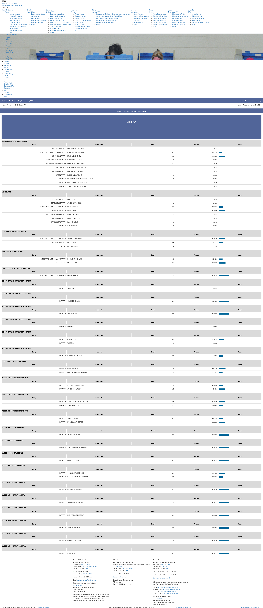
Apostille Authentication (82, 26)
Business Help (54, 28)
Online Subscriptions (57, 20)
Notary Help (79, 22)
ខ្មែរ (6, 54)
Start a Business (55, 26)
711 (86, 569)
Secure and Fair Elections (18, 26)
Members (137, 20)
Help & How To (138, 22)
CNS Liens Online (56, 18)
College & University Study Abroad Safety (109, 16)
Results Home (244, 101)
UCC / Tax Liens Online (57, 16)
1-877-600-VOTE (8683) (89, 567)
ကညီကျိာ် (9, 58)
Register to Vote (15, 14)
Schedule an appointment (161, 578)
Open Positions (139, 14)
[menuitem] (16, 21)
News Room (196, 20)
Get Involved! (14, 28)
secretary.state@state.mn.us (86, 580)
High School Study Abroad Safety (107, 18)
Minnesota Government (180, 16)
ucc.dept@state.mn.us (168, 591)
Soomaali (9, 42)
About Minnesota (171, 11)
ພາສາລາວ (9, 50)
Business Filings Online (57, 14)
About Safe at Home (159, 14)
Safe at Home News (159, 22)
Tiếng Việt (9, 44)
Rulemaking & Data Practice (201, 22)
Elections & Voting (9, 11)
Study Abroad (94, 11)
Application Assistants (160, 20)
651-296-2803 (165, 564)
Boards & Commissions (134, 11)
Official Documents (178, 24)
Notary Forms (79, 24)
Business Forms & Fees (58, 30)
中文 (7, 48)
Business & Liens (49, 11)
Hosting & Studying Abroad (105, 22)
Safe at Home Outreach (160, 24)
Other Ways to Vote (16, 18)
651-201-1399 (117, 567)
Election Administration (31, 11)
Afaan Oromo (10, 52)
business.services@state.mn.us (167, 587)
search (5, 7)
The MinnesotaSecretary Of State (12, 4)
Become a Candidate (38, 14)
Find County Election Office (18, 24)
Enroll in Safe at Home (160, 16)
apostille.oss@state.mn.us (171, 589)
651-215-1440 (85, 564)
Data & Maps (35, 18)
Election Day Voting (16, 16)
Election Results (15, 22)
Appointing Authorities (141, 18)
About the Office (191, 11)
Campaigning (35, 16)
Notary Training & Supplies (83, 20)
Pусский (8, 46)
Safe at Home (151, 11)
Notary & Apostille (74, 11)
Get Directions (77, 585)
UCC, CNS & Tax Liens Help (59, 22)
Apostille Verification (81, 28)
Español (8, 38)
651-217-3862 (87, 574)
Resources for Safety (160, 18)
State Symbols (177, 18)
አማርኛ (8, 56)
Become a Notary (80, 18)
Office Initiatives (197, 16)
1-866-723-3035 (127, 569)
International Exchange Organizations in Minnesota (113, 14)
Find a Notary (79, 14)
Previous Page (256, 101)
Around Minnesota (198, 18)
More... (12, 32)
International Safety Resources (106, 20)
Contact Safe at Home (120, 577)
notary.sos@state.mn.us (170, 593)
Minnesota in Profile (178, 14)
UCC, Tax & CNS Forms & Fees (60, 24)
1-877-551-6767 (167, 567)
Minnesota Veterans (178, 22)
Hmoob (8, 40)
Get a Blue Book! (177, 20)
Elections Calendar (37, 22)
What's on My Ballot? (16, 20)
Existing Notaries (80, 16)
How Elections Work (16, 30)
